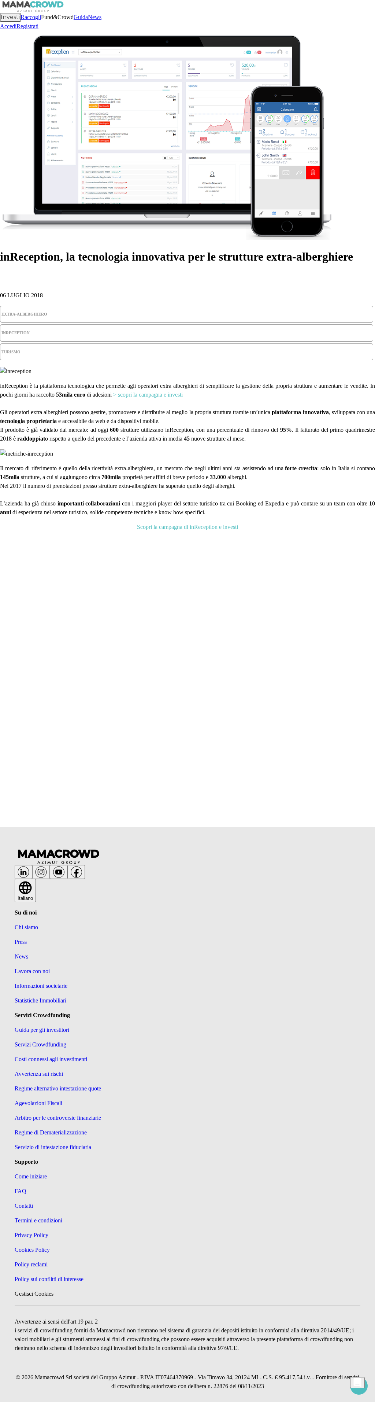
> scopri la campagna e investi (148, 394)
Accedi (8, 26)
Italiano (25, 898)
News (94, 17)
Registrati (27, 26)
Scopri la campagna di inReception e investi (187, 527)
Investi (10, 17)
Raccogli (31, 17)
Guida (81, 17)
